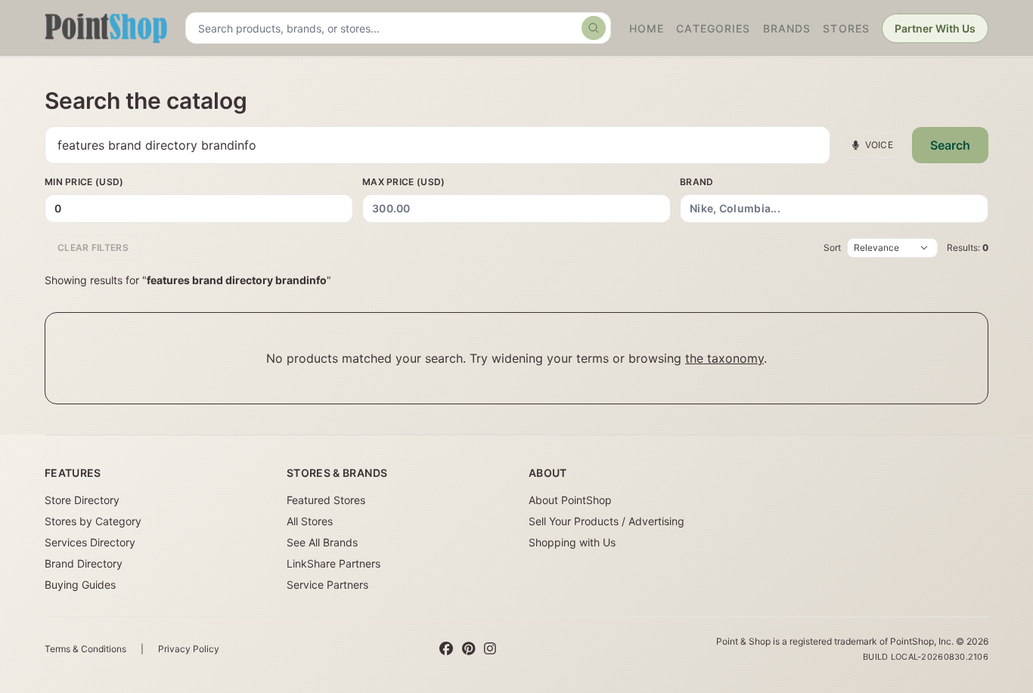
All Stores (310, 521)
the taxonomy (724, 358)
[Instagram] (490, 649)
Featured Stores (326, 499)
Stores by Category (93, 521)
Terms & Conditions (85, 648)
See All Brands (322, 542)
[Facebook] (446, 649)
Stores (846, 28)
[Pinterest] (468, 649)
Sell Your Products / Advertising (606, 521)
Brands (787, 28)
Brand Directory (84, 563)
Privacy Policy (188, 648)
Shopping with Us (572, 542)
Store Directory (82, 499)
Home (646, 28)
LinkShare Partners (333, 563)
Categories (713, 28)
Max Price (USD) (403, 181)
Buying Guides (80, 584)
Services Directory (90, 542)
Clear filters (93, 247)
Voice (879, 144)
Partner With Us (935, 28)
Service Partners (327, 584)
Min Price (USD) (84, 181)
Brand (697, 181)
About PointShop (570, 499)
